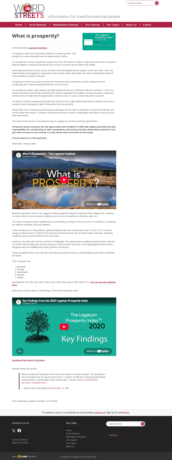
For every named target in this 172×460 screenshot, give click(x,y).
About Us (131, 24)
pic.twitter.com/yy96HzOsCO (34, 382)
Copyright (75, 457)
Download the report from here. (28, 360)
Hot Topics (113, 24)
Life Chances (92, 24)
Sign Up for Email (20, 442)
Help (94, 457)
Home (18, 24)
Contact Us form (19, 439)
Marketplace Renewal (65, 24)
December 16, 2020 (60, 388)
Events (147, 24)
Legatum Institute (37, 47)
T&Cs (82, 457)
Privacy (88, 457)
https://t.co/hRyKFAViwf (87, 379)
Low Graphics (65, 457)
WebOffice (113, 435)
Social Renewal (37, 24)
